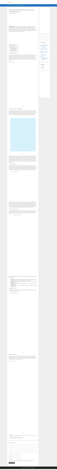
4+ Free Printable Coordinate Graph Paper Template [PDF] (44, 58)
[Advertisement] (23, 20)
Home (9, 5)
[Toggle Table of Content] (17, 45)
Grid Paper (42, 68)
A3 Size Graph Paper (13, 50)
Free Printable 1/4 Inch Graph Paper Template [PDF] (16, 437)
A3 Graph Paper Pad (16, 435)
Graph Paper (22, 5)
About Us (12, 5)
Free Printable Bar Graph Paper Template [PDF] (44, 48)
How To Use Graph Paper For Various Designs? (43, 55)
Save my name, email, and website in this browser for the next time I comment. (22, 460)
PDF (22, 106)
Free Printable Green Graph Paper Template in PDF (44, 52)
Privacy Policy (17, 5)
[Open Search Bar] (49, 5)
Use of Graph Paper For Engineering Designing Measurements (44, 45)
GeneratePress (34, 467)
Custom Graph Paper (29, 435)
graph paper (22, 29)
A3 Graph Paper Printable (23, 435)
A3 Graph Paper (12, 46)
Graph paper (33, 26)
